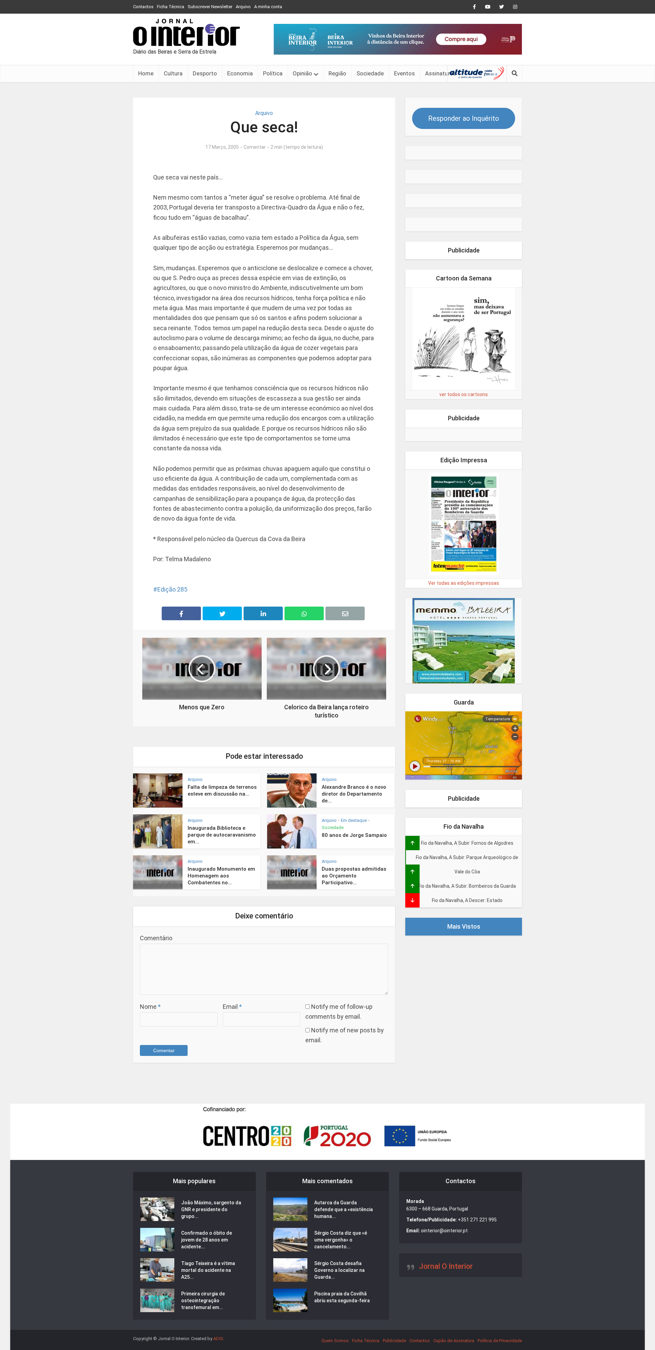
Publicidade (394, 1340)
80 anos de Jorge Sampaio (354, 835)
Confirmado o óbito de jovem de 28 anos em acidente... (206, 1239)
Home (146, 73)
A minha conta (268, 6)
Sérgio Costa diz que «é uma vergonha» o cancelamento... (340, 1239)
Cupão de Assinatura (453, 1340)
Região (337, 73)
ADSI (218, 1338)
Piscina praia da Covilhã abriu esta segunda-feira (342, 1297)
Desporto (205, 73)
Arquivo (243, 6)
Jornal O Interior (446, 1266)
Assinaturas (440, 73)
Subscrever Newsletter (210, 6)
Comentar (255, 147)
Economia (240, 73)
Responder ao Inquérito (463, 118)
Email (232, 1006)
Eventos (404, 73)
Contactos (143, 6)
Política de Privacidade (500, 1340)
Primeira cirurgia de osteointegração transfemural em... (203, 1300)
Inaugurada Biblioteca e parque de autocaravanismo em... (222, 835)
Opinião (302, 73)
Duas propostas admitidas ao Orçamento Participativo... (354, 876)
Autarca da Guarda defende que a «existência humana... (343, 1209)
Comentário (156, 938)
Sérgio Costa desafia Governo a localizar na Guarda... (339, 1270)
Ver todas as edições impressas (463, 583)
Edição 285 (172, 589)
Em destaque (354, 820)
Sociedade (370, 73)
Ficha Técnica (170, 6)
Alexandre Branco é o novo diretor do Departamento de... (354, 794)
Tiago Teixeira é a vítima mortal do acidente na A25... (208, 1270)
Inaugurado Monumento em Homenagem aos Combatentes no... (221, 876)
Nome (150, 1006)
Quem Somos (335, 1340)
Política (272, 73)
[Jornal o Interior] (186, 32)
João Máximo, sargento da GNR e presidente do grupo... (211, 1209)
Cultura (173, 73)
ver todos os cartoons (463, 394)
